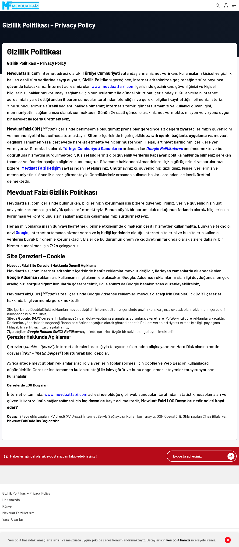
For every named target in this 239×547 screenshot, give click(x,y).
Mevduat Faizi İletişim (18, 513)
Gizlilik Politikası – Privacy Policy (26, 493)
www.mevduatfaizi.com (112, 86)
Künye (7, 506)
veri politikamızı (178, 540)
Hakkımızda (11, 500)
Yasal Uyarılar (12, 519)
